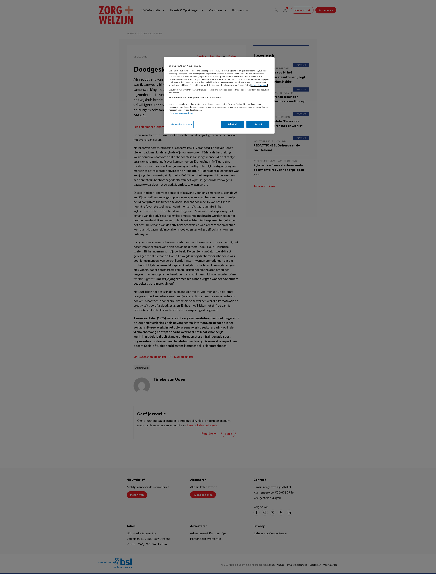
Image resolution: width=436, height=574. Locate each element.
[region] (219, 95)
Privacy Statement (259, 85)
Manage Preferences (181, 124)
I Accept (258, 124)
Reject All (232, 124)
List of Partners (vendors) (181, 113)
